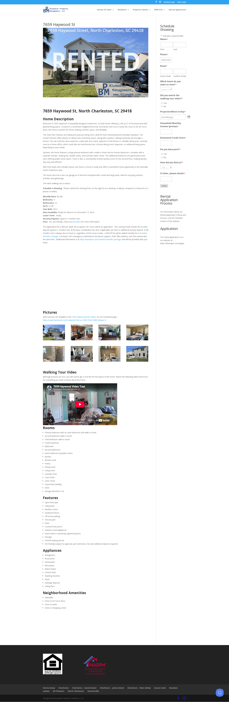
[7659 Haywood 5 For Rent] (54, 361)
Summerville (93, 691)
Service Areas (49, 688)
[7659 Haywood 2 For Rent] (82, 340)
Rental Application (177, 10)
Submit (164, 186)
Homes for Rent (104, 10)
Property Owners (140, 10)
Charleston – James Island (112, 688)
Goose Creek (160, 688)
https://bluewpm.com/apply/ (172, 243)
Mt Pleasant (58, 691)
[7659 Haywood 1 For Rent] (54, 340)
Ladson (46, 691)
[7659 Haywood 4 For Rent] (137, 340)
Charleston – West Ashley (139, 688)
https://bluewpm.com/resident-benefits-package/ (101, 239)
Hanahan (173, 688)
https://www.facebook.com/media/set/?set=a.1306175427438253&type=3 (74, 320)
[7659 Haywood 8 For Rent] (137, 361)
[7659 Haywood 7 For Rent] (109, 361)
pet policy (76, 221)
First (162, 49)
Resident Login (169, 2)
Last (175, 49)
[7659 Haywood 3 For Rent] (109, 340)
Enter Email (165, 76)
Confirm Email (179, 76)
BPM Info (158, 10)
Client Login (181, 2)
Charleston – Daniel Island (84, 688)
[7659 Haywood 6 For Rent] (82, 361)
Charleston (63, 688)
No (165, 106)
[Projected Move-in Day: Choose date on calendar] (188, 117)
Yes (165, 103)
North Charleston (76, 691)
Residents (122, 10)
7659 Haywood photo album (84, 317)
